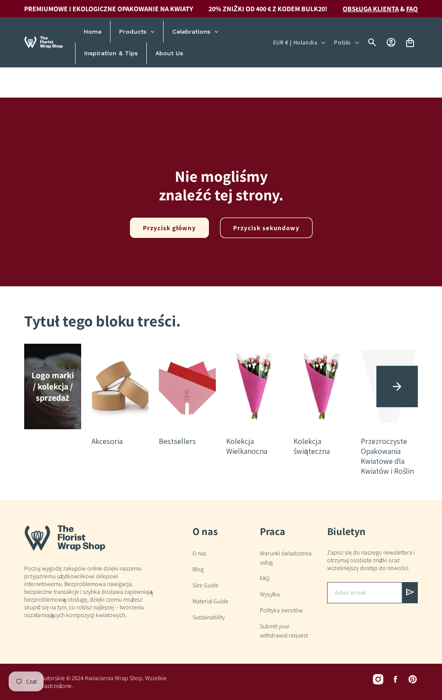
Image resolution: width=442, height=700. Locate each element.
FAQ (264, 578)
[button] (397, 386)
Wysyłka (270, 594)
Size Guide (205, 585)
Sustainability (209, 617)
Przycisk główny (169, 228)
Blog (198, 569)
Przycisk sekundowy (266, 228)
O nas (199, 553)
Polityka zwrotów (281, 610)
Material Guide (210, 601)
